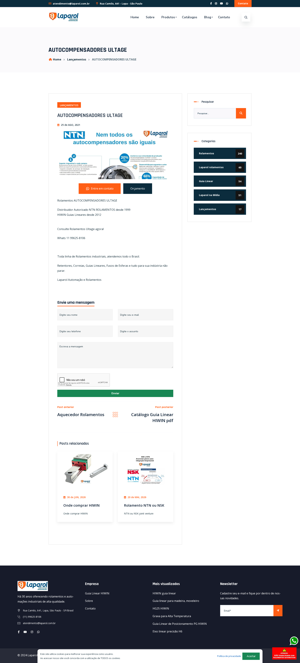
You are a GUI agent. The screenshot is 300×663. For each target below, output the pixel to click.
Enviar (115, 393)
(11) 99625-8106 (32, 616)
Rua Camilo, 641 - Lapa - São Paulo (120, 3)
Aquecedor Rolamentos (80, 414)
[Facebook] (211, 3)
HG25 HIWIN (161, 608)
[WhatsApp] (227, 3)
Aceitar (251, 656)
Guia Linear (220, 181)
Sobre (150, 17)
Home (135, 17)
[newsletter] (277, 610)
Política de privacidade (229, 656)
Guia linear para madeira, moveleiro (176, 601)
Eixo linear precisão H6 (167, 631)
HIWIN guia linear (164, 593)
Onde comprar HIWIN (81, 505)
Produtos (168, 17)
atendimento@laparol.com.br (71, 3)
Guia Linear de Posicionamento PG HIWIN (180, 624)
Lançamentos (76, 59)
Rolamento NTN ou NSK (144, 505)
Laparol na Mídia (220, 195)
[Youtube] (25, 632)
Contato (243, 3)
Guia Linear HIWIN (97, 593)
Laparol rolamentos (220, 167)
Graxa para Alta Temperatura (172, 616)
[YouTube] (221, 3)
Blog (207, 17)
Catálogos (189, 17)
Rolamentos (220, 153)
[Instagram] (216, 3)
